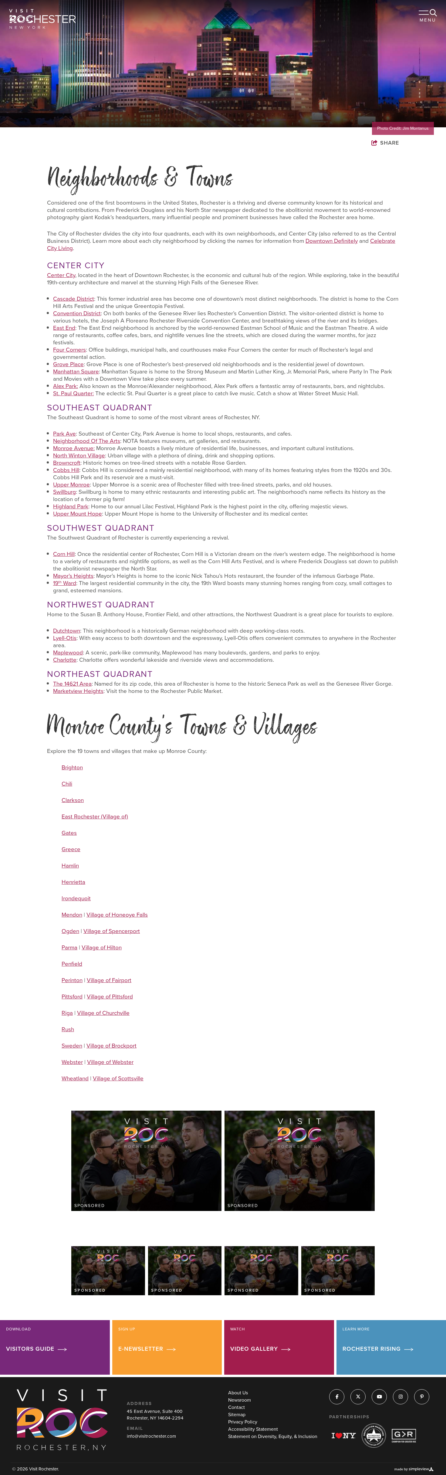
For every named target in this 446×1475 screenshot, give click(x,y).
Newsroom (239, 1399)
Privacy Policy (242, 1421)
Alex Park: (65, 386)
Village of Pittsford (110, 996)
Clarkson (73, 800)
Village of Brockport (111, 1045)
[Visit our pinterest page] (422, 1396)
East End (64, 327)
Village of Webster (110, 1062)
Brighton (72, 767)
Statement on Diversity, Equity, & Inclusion (272, 1436)
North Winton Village (79, 455)
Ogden (70, 931)
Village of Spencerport (111, 931)
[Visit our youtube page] (379, 1396)
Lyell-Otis (64, 638)
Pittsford (72, 996)
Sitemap (236, 1414)
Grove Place (68, 364)
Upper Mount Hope (77, 513)
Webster (72, 1062)
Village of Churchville (103, 1012)
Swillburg (64, 491)
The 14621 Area (72, 683)
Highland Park (70, 506)
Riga (67, 1012)
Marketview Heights (78, 691)
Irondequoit (76, 898)
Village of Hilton (102, 947)
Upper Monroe (71, 484)
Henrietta (73, 882)
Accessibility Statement (253, 1429)
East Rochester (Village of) (95, 816)
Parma (69, 947)
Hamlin (70, 865)
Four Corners (69, 349)
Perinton (72, 980)
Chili (67, 783)
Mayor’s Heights (73, 575)
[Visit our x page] (358, 1396)
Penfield (72, 963)
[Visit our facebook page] (337, 1396)
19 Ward (64, 583)
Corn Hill (64, 554)
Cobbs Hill (66, 470)
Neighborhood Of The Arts (86, 440)
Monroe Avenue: (74, 448)
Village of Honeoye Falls (117, 914)
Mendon (72, 914)
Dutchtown (66, 630)
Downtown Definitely (332, 240)
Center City (61, 275)
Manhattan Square (76, 371)
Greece (71, 849)
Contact (236, 1407)
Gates (69, 832)
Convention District (77, 313)
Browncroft (66, 462)
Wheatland (75, 1078)
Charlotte (64, 659)
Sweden (72, 1045)
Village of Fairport (109, 980)
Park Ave (64, 433)
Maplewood (68, 652)
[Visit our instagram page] (401, 1396)
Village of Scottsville (118, 1078)
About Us (238, 1392)
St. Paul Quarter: (73, 393)
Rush (68, 1029)
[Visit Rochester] (42, 19)
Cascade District (73, 298)
